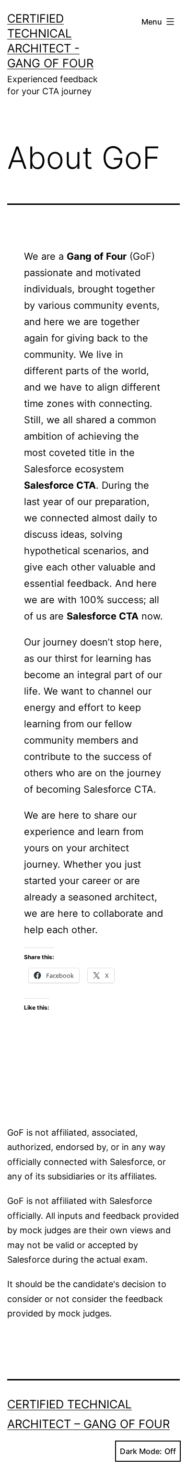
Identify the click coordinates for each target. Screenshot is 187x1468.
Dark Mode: (141, 1451)
